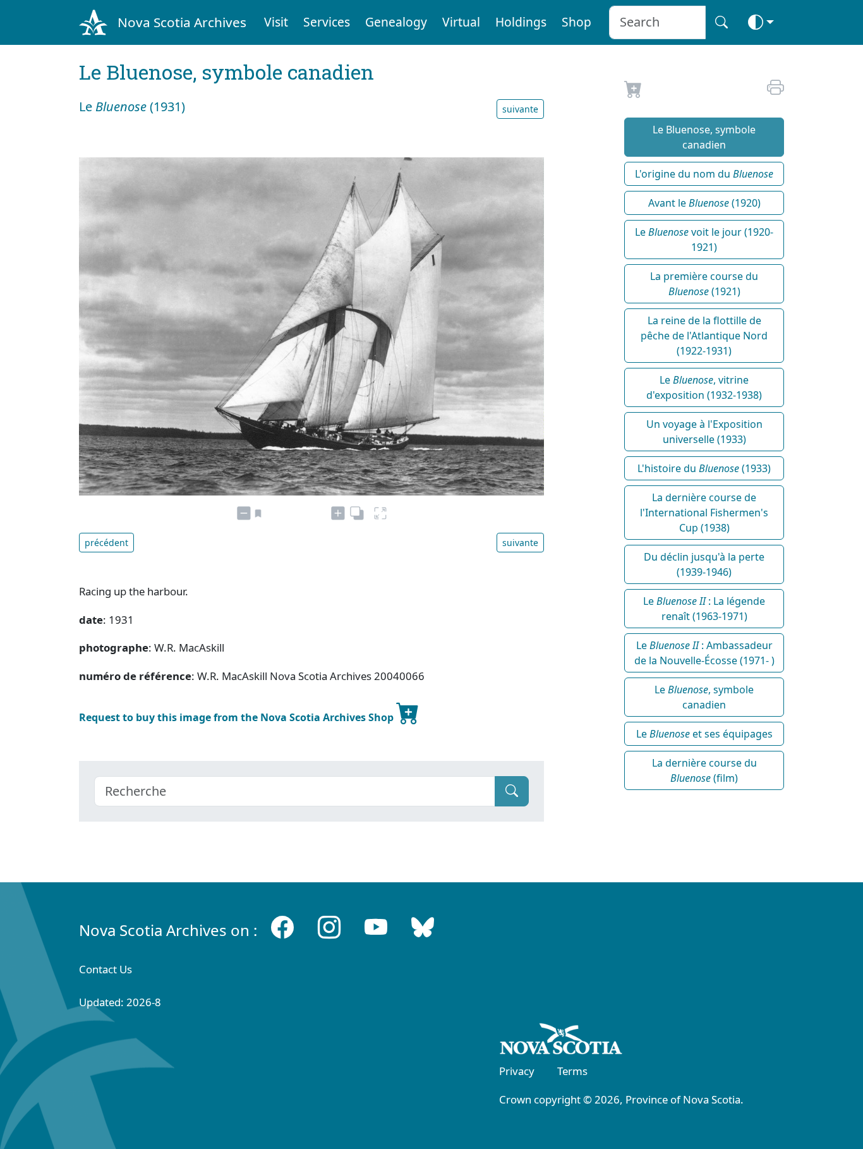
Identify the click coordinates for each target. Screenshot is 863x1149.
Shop (576, 21)
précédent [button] (106, 543)
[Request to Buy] (633, 92)
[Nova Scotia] (561, 1041)
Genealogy (396, 21)
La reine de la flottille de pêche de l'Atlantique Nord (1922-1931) (704, 335)
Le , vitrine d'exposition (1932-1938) (704, 387)
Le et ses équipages (704, 734)
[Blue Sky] (422, 927)
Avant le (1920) (704, 203)
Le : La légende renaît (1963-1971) (704, 608)
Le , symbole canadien (704, 697)
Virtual (461, 21)
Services (326, 21)
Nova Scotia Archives (182, 22)
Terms (572, 1071)
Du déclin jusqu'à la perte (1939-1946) (704, 564)
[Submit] (512, 791)
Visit (276, 21)
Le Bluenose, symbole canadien (704, 137)
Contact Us (105, 969)
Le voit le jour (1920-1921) (704, 239)
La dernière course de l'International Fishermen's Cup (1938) (704, 512)
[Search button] (721, 22)
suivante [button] (520, 109)
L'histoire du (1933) (704, 468)
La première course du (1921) (704, 283)
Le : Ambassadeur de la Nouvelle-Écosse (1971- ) (704, 652)
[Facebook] (282, 927)
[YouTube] (375, 927)
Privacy (516, 1071)
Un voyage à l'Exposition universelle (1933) (704, 431)
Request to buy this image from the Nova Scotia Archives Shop (237, 717)
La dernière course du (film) (704, 770)
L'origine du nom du (704, 174)
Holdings (520, 21)
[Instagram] (329, 927)
